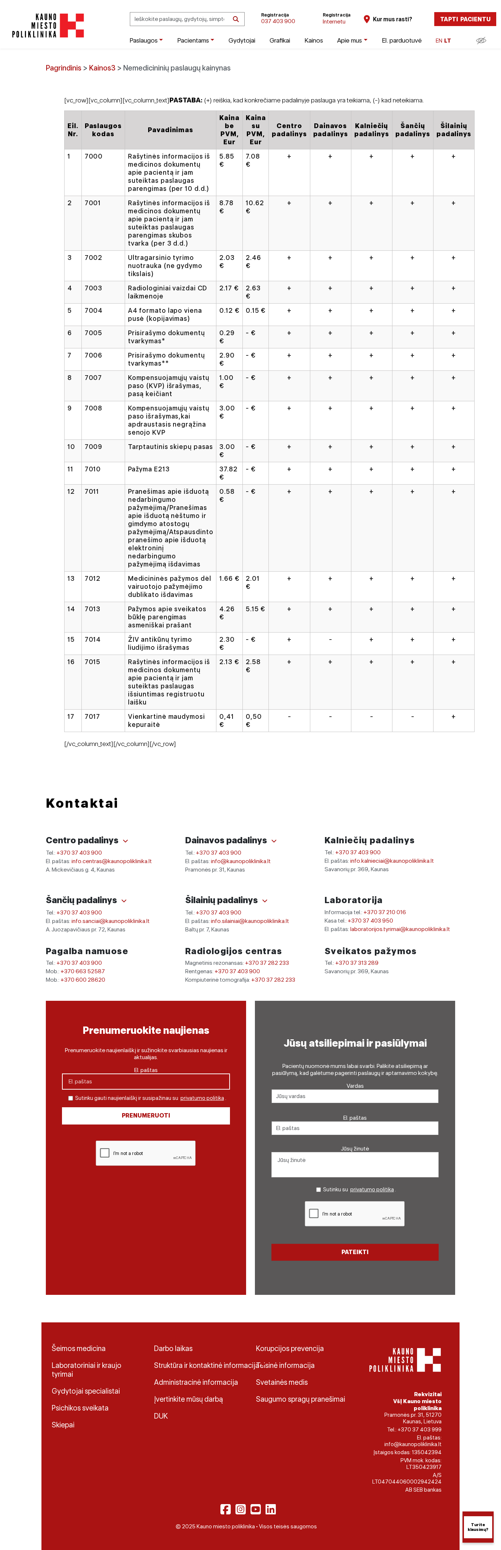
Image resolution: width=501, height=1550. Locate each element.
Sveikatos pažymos (371, 951)
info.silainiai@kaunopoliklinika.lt (250, 920)
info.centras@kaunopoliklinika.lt (112, 861)
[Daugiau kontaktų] (125, 841)
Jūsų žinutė (355, 1148)
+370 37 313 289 (357, 962)
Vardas (355, 1085)
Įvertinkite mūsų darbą (188, 1399)
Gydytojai (241, 40)
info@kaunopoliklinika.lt (241, 861)
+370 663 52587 (83, 971)
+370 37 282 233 (267, 962)
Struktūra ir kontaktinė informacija (199, 1365)
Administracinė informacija (196, 1382)
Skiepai (63, 1424)
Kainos (313, 40)
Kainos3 (102, 68)
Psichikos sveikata (80, 1408)
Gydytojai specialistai (86, 1391)
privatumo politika (202, 1098)
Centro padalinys (83, 840)
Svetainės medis (282, 1382)
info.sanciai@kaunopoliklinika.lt (111, 920)
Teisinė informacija (285, 1365)
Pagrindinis (63, 68)
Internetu (334, 21)
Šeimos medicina (79, 1348)
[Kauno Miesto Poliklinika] (46, 25)
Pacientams (193, 40)
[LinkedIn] (271, 1509)
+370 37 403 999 (420, 1429)
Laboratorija (354, 900)
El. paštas (146, 1069)
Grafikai (280, 40)
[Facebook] (225, 1509)
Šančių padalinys (82, 900)
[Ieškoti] (236, 19)
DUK (161, 1416)
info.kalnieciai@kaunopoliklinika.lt (392, 860)
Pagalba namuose (87, 951)
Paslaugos (143, 40)
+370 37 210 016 (384, 912)
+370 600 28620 (83, 979)
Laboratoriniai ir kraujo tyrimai (86, 1370)
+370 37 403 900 (79, 852)
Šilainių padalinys (222, 900)
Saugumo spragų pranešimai (300, 1399)
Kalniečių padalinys (370, 840)
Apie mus (349, 40)
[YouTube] (256, 1509)
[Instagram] (240, 1509)
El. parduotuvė (402, 40)
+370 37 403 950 (370, 920)
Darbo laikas (173, 1348)
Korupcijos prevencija (290, 1348)
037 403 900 (278, 21)
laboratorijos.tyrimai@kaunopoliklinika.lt (400, 929)
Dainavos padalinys (227, 840)
